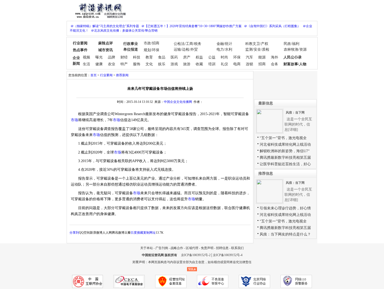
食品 (161, 57)
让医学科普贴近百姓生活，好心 (285, 164)
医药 (174, 57)
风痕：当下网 (295, 112)
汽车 (249, 57)
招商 (262, 64)
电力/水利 (224, 49)
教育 (149, 57)
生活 (86, 64)
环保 (237, 57)
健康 (99, 64)
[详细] (293, 130)
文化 (149, 64)
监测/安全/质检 (257, 49)
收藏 (199, 64)
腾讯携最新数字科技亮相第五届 (285, 158)
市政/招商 (151, 43)
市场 (74, 120)
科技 (136, 57)
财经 (124, 57)
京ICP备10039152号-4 (227, 255)
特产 (124, 64)
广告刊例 (161, 248)
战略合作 (177, 248)
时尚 (224, 57)
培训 (212, 64)
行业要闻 (106, 75)
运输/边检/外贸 (186, 49)
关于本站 (146, 248)
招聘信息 (222, 248)
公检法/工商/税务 (187, 44)
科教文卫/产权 (256, 44)
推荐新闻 (122, 75)
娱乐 (161, 64)
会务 (274, 64)
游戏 (174, 64)
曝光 (99, 57)
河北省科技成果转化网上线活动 (285, 144)
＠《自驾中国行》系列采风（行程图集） (272, 26)
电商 (237, 64)
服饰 (136, 64)
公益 (212, 57)
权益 (199, 57)
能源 (262, 57)
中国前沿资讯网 (153, 255)
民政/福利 (291, 44)
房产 (186, 57)
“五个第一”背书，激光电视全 (283, 138)
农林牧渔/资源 (295, 49)
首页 (93, 75)
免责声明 (207, 248)
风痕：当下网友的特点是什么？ (285, 234)
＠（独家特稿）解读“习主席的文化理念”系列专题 (105, 26)
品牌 (111, 57)
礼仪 (224, 64)
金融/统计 (224, 44)
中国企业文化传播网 (178, 102)
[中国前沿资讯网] (99, 10)
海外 (274, 57)
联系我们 (237, 248)
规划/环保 (151, 50)
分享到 (74, 232)
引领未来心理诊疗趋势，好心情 (285, 208)
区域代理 (192, 248)
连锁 (249, 64)
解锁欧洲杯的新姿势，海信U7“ (285, 151)
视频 (86, 57)
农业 (111, 64)
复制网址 (149, 232)
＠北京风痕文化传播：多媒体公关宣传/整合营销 (124, 30)
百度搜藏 (137, 232)
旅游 (186, 64)
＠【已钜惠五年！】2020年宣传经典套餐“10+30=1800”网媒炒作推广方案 (191, 26)
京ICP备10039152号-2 (196, 255)
